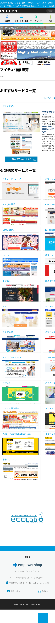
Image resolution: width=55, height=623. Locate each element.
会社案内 (45, 591)
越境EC (7, 21)
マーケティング (36, 21)
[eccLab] (27, 525)
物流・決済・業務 (21, 21)
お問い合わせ (15, 591)
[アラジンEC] (21, 123)
